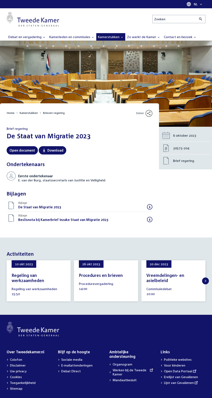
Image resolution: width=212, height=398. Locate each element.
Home (10, 113)
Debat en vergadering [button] (25, 37)
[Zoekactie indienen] (200, 19)
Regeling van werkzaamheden (28, 278)
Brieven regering (54, 113)
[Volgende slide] (205, 280)
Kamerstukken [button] (109, 37)
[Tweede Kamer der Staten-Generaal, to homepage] (33, 19)
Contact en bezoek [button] (178, 37)
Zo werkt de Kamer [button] (142, 37)
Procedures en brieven (101, 275)
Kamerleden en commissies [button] (70, 37)
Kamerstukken (28, 113)
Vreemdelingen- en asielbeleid (165, 278)
